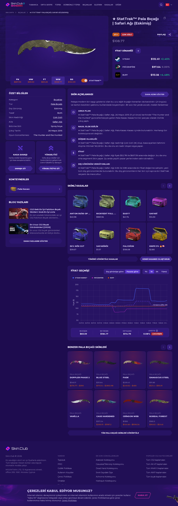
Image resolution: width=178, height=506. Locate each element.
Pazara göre (132, 272)
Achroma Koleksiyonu (106, 477)
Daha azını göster (154, 94)
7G (146, 272)
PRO (60, 464)
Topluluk (61, 460)
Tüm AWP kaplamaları (156, 472)
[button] (80, 370)
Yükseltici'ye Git (51, 168)
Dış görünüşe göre (115, 272)
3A (157, 272)
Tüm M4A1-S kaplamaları (157, 468)
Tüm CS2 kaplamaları (155, 460)
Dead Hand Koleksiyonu (107, 468)
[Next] (169, 185)
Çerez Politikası (65, 477)
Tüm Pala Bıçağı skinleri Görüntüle (120, 433)
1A (152, 272)
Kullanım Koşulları (65, 472)
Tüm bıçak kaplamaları (156, 477)
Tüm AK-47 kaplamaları (156, 464)
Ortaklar (61, 481)
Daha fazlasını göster (36, 241)
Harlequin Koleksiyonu (106, 481)
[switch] (84, 80)
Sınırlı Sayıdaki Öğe (104, 472)
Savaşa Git (20, 168)
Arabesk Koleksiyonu (105, 460)
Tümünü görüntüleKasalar (103, 259)
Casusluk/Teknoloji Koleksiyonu (110, 464)
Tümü (164, 272)
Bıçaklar (22, 12)
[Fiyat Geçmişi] (138, 50)
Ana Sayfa (10, 12)
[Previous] (163, 185)
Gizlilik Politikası (65, 468)
